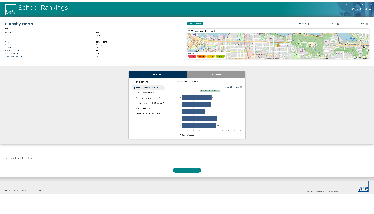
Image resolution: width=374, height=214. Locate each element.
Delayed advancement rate (147, 113)
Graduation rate (142, 108)
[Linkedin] (361, 9)
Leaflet (350, 58)
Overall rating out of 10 (147, 88)
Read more (187, 170)
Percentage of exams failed (147, 98)
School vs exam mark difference (149, 103)
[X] (357, 9)
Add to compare (195, 23)
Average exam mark (144, 93)
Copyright (37, 190)
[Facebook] (353, 9)
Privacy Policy (11, 190)
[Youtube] (370, 9)
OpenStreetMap (358, 58)
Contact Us (25, 190)
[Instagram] (365, 9)
